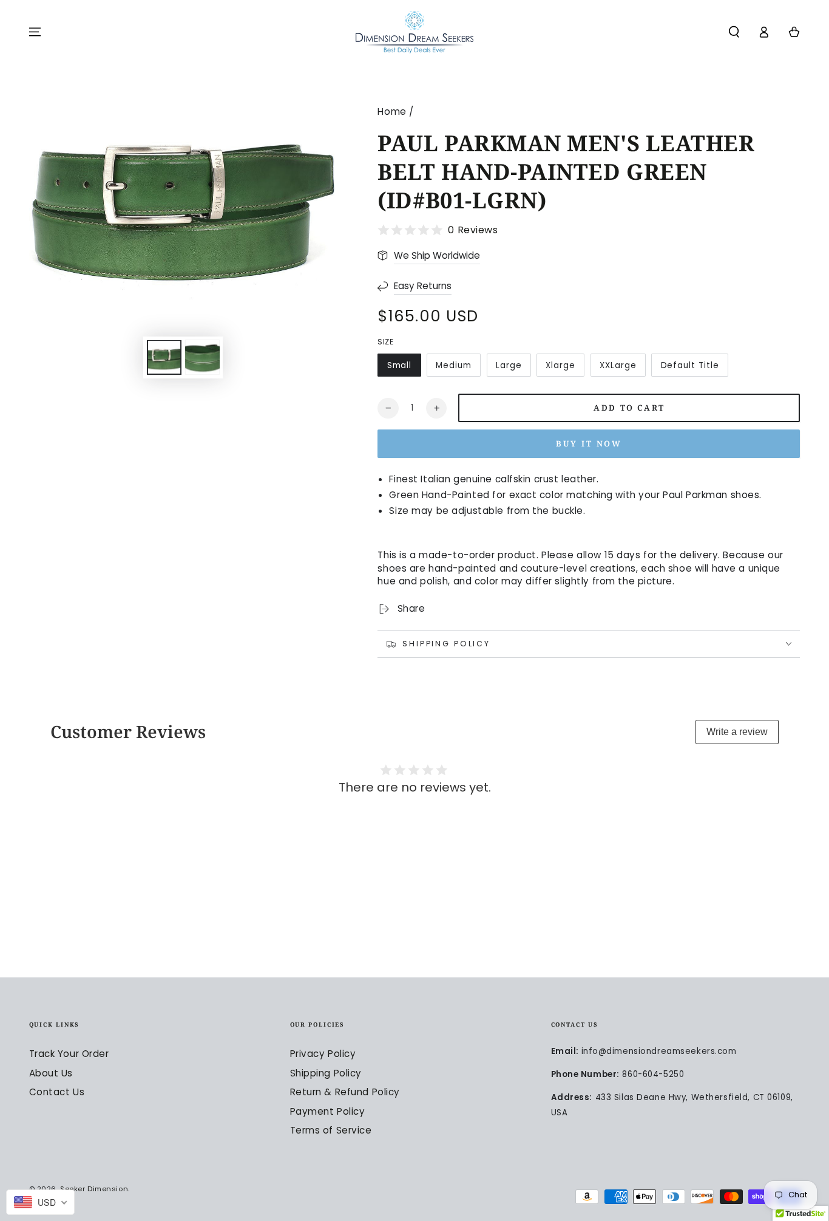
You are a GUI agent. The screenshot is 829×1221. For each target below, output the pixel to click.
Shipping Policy (326, 1073)
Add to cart (629, 407)
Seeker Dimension (94, 1189)
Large (509, 365)
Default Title (690, 365)
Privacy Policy (323, 1053)
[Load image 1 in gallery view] (164, 357)
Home (391, 111)
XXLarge (618, 365)
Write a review (737, 732)
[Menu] (35, 32)
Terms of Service (331, 1130)
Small (399, 365)
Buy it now (589, 443)
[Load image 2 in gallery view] (202, 357)
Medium (454, 365)
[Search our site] (734, 32)
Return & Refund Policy (345, 1092)
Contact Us (57, 1092)
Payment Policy (327, 1111)
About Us (51, 1073)
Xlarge (560, 365)
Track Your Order (69, 1053)
